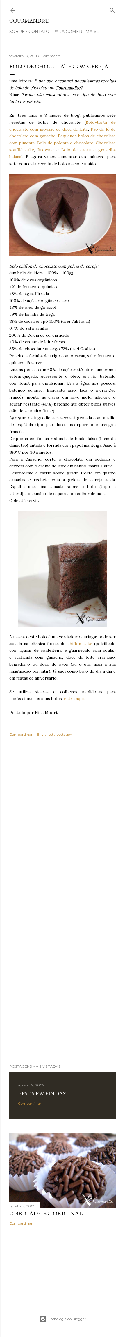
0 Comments (49, 56)
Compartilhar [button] (21, 734)
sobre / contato (29, 31)
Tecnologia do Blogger (67, 1319)
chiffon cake (79, 643)
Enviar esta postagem (55, 734)
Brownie (46, 149)
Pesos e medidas (42, 1093)
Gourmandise (29, 20)
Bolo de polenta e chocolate (65, 142)
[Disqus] (62, 825)
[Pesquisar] (112, 9)
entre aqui (74, 698)
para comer (67, 31)
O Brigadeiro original (46, 1213)
